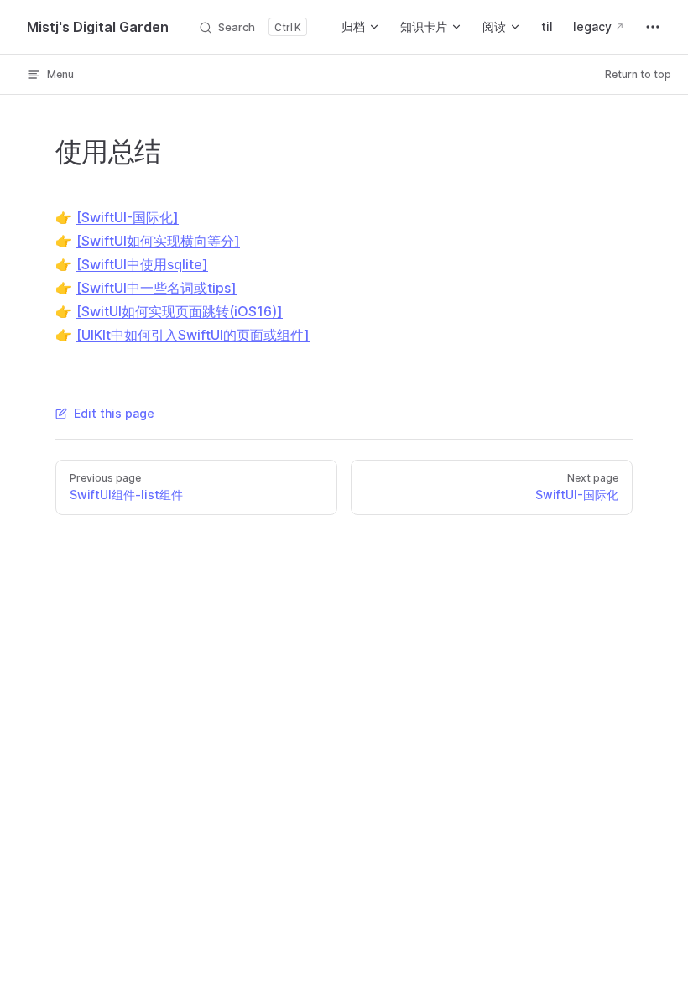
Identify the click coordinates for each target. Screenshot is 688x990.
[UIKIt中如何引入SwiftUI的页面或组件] (193, 334)
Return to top (638, 74)
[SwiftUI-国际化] (127, 217)
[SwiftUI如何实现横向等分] (158, 240)
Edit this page (114, 413)
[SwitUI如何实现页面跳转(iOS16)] (179, 311)
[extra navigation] (652, 27)
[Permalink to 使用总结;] (40, 152)
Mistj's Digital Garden (98, 26)
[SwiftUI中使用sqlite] (142, 264)
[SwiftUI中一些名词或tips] (156, 287)
